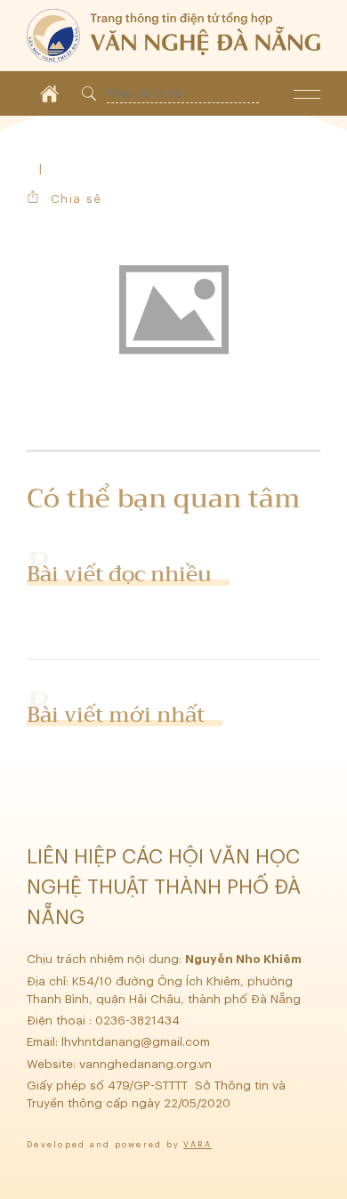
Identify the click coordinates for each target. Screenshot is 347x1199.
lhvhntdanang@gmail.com (137, 1042)
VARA (197, 1145)
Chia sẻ (76, 199)
